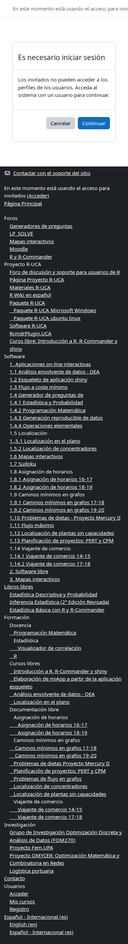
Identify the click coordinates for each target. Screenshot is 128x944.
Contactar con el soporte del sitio (51, 173)
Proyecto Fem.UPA (31, 847)
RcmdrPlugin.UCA (31, 333)
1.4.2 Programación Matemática (47, 410)
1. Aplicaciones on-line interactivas (50, 364)
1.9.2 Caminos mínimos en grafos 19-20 (57, 509)
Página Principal (23, 203)
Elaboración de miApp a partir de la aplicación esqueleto (66, 682)
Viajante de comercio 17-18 (46, 816)
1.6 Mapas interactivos (36, 456)
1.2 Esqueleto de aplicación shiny (48, 379)
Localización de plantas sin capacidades (58, 793)
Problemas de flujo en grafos (46, 778)
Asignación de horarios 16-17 (48, 724)
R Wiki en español (30, 294)
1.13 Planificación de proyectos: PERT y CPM (62, 540)
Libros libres (18, 586)
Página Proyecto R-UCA (37, 279)
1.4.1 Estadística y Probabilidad (46, 402)
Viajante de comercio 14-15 (46, 809)
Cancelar (61, 123)
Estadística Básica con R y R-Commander (57, 609)
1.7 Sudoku (23, 463)
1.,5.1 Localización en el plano (45, 440)
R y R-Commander (31, 256)
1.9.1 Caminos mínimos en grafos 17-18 (57, 502)
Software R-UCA (28, 325)
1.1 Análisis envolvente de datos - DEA (55, 371)
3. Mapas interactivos (35, 579)
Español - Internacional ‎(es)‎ (36, 916)
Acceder (38, 195)
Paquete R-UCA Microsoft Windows (53, 310)
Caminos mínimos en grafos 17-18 (53, 747)
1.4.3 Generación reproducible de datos (56, 417)
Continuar (93, 123)
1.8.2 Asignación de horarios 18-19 (51, 486)
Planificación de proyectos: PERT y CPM (58, 770)
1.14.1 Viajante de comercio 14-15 (50, 555)
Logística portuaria (32, 870)
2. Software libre (29, 571)
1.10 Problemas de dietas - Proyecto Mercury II (65, 517)
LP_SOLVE (21, 233)
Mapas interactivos (32, 241)
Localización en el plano (40, 701)
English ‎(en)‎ (23, 924)
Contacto (14, 878)
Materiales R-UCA (30, 287)
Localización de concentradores (48, 786)
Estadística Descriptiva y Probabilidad (53, 594)
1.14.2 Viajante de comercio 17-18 (50, 563)
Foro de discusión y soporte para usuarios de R (65, 271)
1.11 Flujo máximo (32, 525)
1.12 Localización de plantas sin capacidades (62, 532)
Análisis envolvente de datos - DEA (52, 694)
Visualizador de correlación (45, 647)
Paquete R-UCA (27, 302)
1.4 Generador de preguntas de (46, 394)
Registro (19, 908)
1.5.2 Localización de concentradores (53, 448)
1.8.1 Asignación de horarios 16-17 (51, 479)
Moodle (19, 248)
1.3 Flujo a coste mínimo (39, 386)
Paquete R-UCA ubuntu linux (45, 318)
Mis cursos (22, 901)
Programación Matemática (43, 632)
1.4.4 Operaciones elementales (46, 425)
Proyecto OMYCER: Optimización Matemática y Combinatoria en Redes (64, 859)
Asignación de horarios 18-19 (48, 732)
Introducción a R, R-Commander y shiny (58, 671)
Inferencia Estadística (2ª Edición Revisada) (59, 601)
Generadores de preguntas (41, 225)
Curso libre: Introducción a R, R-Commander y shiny (63, 344)
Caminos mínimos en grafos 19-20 (53, 755)
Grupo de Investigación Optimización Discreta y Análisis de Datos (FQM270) (66, 836)
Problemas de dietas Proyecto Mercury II (60, 763)
